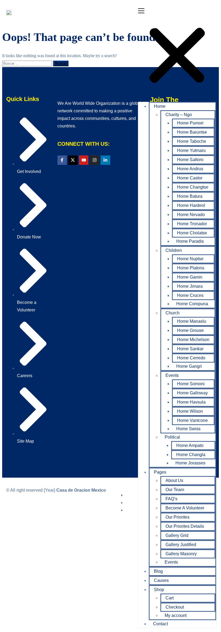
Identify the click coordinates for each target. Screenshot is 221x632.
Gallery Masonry (181, 553)
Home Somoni (191, 383)
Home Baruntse (192, 132)
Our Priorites (177, 517)
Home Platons (190, 268)
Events (172, 375)
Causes (161, 580)
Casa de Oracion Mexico (81, 490)
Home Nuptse (190, 258)
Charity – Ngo (178, 114)
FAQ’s (171, 498)
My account (176, 615)
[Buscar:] (27, 63)
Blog (158, 571)
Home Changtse (192, 187)
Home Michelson (193, 339)
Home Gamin (189, 277)
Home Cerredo (191, 358)
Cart (169, 598)
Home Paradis (190, 241)
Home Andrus (190, 168)
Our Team (174, 489)
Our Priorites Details (184, 526)
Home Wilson (190, 411)
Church (172, 313)
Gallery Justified (180, 544)
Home (159, 106)
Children (173, 250)
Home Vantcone (192, 420)
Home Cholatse (192, 233)
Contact (160, 623)
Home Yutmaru (191, 150)
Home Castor (189, 178)
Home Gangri (189, 366)
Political (172, 437)
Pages (160, 472)
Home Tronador (192, 223)
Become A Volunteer (184, 508)
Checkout (174, 607)
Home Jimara (190, 286)
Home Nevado (191, 214)
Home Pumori (190, 123)
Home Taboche (191, 141)
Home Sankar (190, 348)
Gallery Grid (176, 535)
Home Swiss (188, 428)
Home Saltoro (190, 159)
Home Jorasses (190, 463)
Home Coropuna (192, 303)
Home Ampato (189, 445)
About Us (174, 480)
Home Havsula (191, 402)
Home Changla (190, 454)
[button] (177, 52)
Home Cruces (190, 295)
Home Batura (189, 196)
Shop (159, 589)
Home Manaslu (191, 321)
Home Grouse (190, 330)
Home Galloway (192, 393)
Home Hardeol (191, 205)
